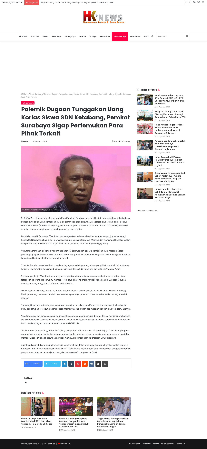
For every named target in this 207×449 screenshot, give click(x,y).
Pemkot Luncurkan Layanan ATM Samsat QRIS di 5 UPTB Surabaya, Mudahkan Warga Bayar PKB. (169, 99)
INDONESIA (65, 444)
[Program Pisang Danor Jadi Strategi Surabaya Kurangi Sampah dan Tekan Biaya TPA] (145, 115)
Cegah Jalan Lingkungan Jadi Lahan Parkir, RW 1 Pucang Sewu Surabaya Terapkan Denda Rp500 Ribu (170, 177)
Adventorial (135, 36)
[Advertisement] (103, 64)
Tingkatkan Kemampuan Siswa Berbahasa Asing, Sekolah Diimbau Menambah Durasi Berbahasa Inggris (113, 422)
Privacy (156, 444)
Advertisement (167, 444)
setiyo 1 (26, 141)
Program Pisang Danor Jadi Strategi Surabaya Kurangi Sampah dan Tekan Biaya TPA (77, 2)
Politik (45, 36)
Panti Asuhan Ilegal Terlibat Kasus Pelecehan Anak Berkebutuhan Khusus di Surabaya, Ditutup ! (169, 129)
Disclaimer (146, 444)
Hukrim (82, 36)
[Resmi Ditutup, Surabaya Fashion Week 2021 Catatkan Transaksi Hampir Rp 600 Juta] (38, 406)
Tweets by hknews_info (147, 210)
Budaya (93, 36)
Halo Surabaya (120, 36)
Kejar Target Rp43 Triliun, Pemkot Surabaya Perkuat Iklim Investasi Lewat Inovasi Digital (169, 161)
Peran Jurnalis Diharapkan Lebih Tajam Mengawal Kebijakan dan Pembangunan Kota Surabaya (170, 193)
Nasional (35, 36)
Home (26, 94)
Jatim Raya (56, 36)
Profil (146, 36)
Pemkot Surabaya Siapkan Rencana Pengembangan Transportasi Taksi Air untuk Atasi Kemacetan (73, 422)
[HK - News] (103, 17)
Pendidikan (105, 36)
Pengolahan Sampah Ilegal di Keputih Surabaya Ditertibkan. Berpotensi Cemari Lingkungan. (170, 145)
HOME (24, 36)
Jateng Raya (70, 36)
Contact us (180, 444)
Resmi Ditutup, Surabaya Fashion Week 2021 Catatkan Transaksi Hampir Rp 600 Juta (36, 421)
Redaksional (134, 444)
